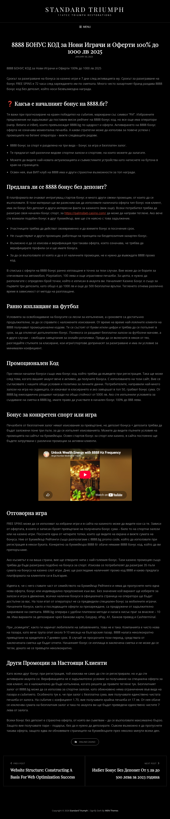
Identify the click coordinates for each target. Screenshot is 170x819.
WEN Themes (111, 810)
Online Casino (87, 741)
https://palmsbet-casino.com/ (85, 213)
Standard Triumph (85, 9)
